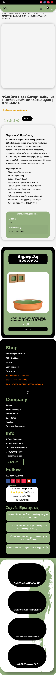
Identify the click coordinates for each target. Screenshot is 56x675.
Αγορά (27, 118)
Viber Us (13, 462)
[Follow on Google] (34, 481)
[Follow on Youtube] (29, 481)
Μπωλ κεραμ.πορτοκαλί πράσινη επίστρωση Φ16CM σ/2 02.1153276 (28, 319)
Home (4, 14)
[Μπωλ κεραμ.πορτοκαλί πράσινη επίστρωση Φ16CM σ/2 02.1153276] (28, 312)
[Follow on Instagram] (41, 2)
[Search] (50, 8)
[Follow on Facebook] (44, 2)
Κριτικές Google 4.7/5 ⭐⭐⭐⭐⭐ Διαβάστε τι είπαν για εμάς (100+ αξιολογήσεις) (22, 494)
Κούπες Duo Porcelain (25, 14)
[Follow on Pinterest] (52, 2)
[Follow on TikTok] (48, 2)
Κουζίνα (11, 14)
